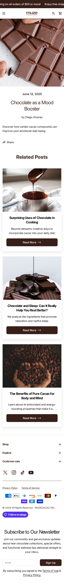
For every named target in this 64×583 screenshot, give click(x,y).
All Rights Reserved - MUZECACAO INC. (33, 507)
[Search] (53, 13)
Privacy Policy (10, 487)
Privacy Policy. (32, 575)
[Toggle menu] (3, 13)
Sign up (51, 562)
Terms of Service (30, 487)
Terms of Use (50, 570)
